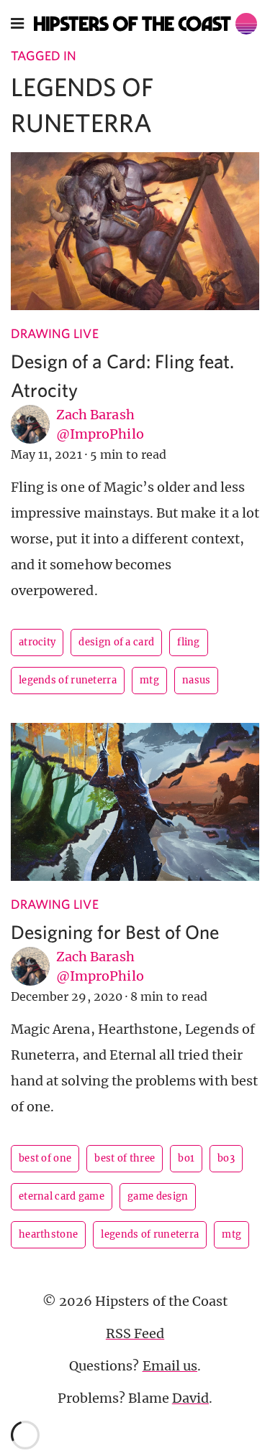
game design (157, 1196)
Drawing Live (55, 333)
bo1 (186, 1158)
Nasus (196, 680)
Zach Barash (95, 414)
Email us (170, 1366)
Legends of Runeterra (68, 680)
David (190, 1398)
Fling (188, 642)
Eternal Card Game (61, 1196)
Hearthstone (48, 1234)
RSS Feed (135, 1333)
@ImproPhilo (100, 434)
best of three (124, 1158)
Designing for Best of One (115, 931)
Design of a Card (116, 642)
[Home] (146, 23)
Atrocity (37, 642)
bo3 (226, 1158)
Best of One (45, 1158)
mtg (149, 680)
